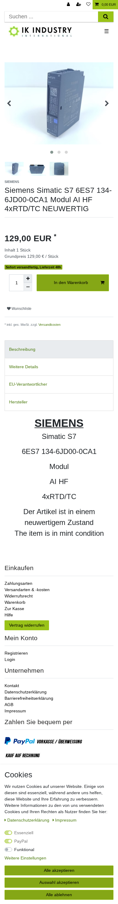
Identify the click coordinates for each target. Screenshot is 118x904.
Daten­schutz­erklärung (29, 820)
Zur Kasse (14, 608)
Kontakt (12, 685)
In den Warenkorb (71, 282)
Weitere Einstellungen (25, 858)
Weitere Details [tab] (23, 366)
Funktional (24, 849)
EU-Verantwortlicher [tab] (28, 384)
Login (10, 659)
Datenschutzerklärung (26, 692)
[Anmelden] (69, 4)
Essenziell (23, 832)
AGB (9, 704)
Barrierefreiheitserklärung (29, 698)
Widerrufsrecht (19, 596)
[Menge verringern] (28, 287)
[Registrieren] (79, 4)
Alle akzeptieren (59, 870)
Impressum (15, 710)
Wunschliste (21, 309)
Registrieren (16, 653)
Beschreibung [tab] (22, 349)
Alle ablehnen (59, 894)
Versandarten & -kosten (27, 589)
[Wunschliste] (88, 4)
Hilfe (9, 614)
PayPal (21, 841)
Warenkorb (15, 602)
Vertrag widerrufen (26, 625)
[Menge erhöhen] (28, 278)
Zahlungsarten (18, 583)
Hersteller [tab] (18, 402)
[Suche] (105, 16)
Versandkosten (49, 324)
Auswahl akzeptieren (59, 882)
